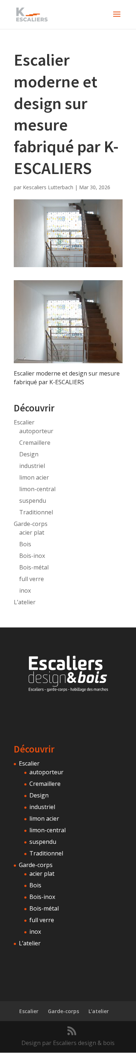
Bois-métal (34, 567)
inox (25, 590)
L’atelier (25, 602)
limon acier (34, 477)
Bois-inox (32, 556)
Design (28, 454)
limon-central (37, 489)
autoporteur (36, 431)
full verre (31, 579)
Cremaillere (34, 443)
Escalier (24, 422)
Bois (25, 544)
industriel (32, 466)
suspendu (32, 501)
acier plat (31, 532)
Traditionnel (36, 512)
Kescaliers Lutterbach (48, 187)
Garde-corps (31, 524)
